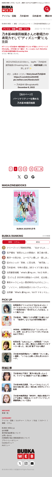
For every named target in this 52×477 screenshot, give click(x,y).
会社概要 (5, 430)
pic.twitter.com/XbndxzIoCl (26, 80)
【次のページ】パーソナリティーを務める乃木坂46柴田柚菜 (26, 98)
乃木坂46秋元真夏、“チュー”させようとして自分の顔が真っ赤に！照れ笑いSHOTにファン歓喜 (31, 386)
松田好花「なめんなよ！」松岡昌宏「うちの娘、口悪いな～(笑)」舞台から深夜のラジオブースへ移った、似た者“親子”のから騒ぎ (31, 344)
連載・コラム (23, 29)
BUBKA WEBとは (8, 428)
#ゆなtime (31, 74)
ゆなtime (44, 49)
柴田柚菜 (22, 47)
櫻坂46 (48, 16)
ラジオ (29, 47)
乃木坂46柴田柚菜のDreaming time (15, 51)
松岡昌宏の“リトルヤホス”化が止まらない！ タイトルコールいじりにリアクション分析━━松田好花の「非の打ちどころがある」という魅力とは (31, 308)
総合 (38, 242)
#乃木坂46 (41, 74)
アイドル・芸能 (9, 29)
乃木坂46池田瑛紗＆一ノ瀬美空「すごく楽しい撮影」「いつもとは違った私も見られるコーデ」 (31, 356)
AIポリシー (6, 445)
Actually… (6, 49)
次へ (37, 169)
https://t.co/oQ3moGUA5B (26, 77)
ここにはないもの (33, 49)
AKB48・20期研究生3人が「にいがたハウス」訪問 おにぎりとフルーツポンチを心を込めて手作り (31, 331)
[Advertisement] (26, 135)
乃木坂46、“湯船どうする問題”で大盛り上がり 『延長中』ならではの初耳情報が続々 (31, 318)
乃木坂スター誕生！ (18, 49)
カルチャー (20, 420)
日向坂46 (36, 16)
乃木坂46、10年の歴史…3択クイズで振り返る (28, 267)
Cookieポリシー (8, 443)
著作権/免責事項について (11, 433)
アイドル (6, 47)
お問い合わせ (7, 435)
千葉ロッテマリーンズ (40, 47)
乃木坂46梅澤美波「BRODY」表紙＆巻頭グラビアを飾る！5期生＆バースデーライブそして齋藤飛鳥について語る (31, 398)
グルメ (28, 420)
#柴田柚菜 (38, 65)
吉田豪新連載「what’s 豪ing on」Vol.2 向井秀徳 (29, 272)
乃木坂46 (14, 47)
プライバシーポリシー (10, 440)
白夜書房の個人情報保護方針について (16, 438)
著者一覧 (5, 413)
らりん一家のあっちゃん (10, 53)
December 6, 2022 (26, 87)
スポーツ (42, 420)
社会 (35, 420)
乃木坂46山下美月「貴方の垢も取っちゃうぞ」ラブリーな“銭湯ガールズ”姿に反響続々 (30, 374)
